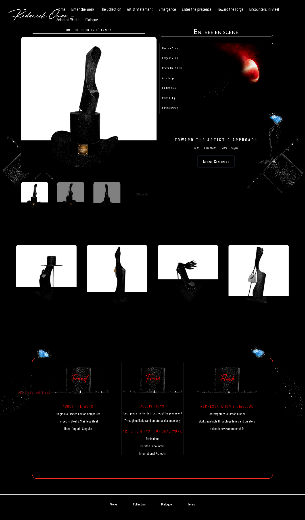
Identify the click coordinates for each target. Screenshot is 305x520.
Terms (191, 504)
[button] (147, 46)
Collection (81, 30)
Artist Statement (216, 161)
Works (113, 504)
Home (68, 30)
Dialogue (166, 504)
